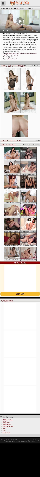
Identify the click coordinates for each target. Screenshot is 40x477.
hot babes (9, 53)
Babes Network (8, 9)
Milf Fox (20, 3)
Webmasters (6, 433)
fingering (5, 55)
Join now (20, 294)
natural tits (28, 53)
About (4, 430)
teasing (34, 53)
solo (14, 53)
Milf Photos (6, 422)
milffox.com (17, 440)
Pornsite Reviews (8, 426)
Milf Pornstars (7, 424)
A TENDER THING (22, 33)
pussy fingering (13, 55)
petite (17, 53)
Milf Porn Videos (8, 420)
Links (4, 428)
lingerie (22, 53)
